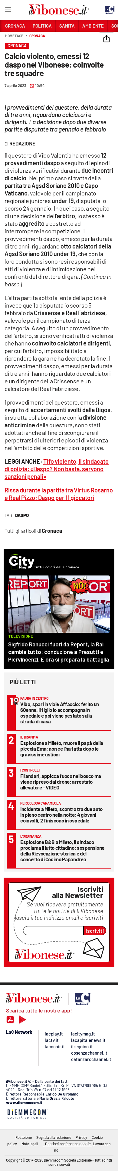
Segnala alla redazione (53, 1137)
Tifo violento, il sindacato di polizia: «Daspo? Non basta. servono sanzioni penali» (57, 469)
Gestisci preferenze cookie (68, 1143)
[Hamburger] (8, 10)
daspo (22, 515)
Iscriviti (95, 930)
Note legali (29, 1144)
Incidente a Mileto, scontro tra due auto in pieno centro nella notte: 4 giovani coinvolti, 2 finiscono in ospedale (61, 814)
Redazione (23, 1137)
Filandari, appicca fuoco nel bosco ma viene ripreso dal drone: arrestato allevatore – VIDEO (60, 781)
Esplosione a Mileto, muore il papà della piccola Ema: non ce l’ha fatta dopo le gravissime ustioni (61, 748)
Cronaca (37, 36)
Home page (14, 36)
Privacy (81, 1137)
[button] (106, 39)
